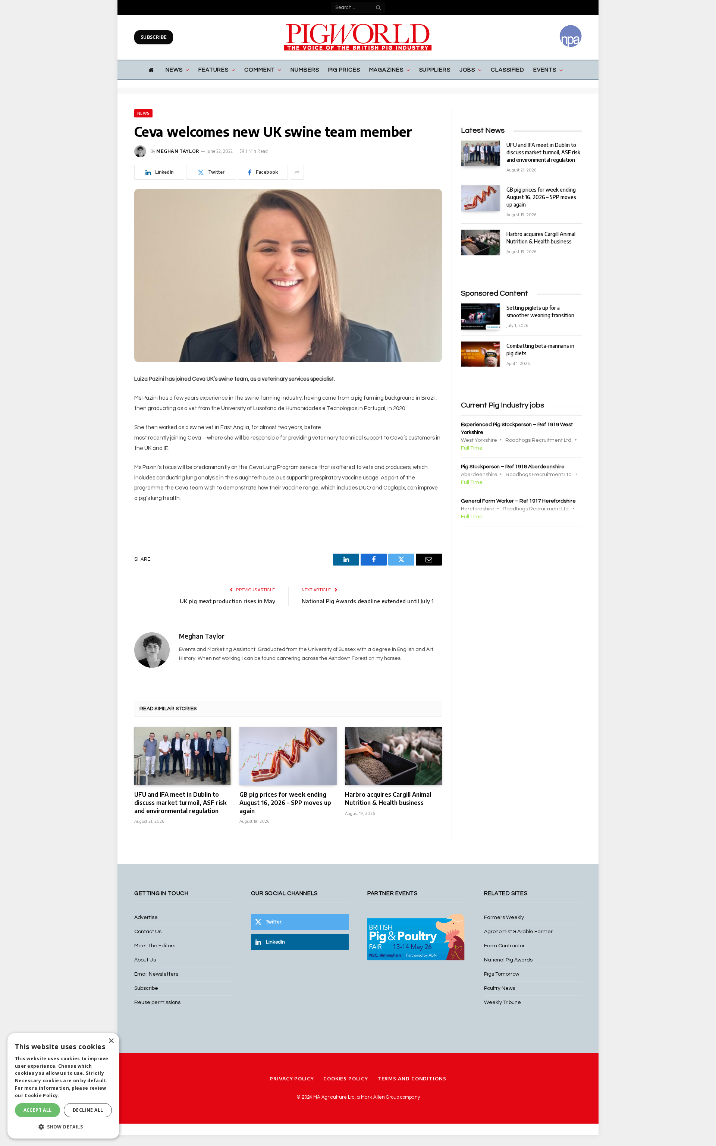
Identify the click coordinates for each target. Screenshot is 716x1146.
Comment (259, 70)
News (174, 70)
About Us (145, 960)
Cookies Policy (345, 1079)
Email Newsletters (156, 974)
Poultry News (499, 988)
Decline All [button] (88, 1110)
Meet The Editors (154, 945)
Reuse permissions (157, 1002)
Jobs (467, 70)
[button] (63, 1126)
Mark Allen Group (380, 1097)
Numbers (305, 70)
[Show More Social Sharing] (297, 172)
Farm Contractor (504, 945)
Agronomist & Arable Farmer (518, 931)
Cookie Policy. (42, 1095)
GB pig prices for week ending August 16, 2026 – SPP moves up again (285, 803)
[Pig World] (358, 37)
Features (213, 70)
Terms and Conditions (411, 1079)
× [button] (111, 1041)
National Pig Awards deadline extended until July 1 (368, 601)
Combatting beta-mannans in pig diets (540, 349)
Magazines (386, 70)
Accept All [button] (37, 1110)
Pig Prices (344, 70)
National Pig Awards (508, 960)
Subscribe (154, 37)
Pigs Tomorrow (501, 974)
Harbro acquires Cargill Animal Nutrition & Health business (388, 798)
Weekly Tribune (502, 1002)
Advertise (146, 917)
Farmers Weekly (504, 917)
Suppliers (434, 70)
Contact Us (147, 931)
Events (544, 70)
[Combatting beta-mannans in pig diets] (480, 354)
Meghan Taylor (178, 151)
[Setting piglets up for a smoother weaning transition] (480, 316)
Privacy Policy (292, 1079)
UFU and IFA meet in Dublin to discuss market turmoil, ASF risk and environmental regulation (180, 803)
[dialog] (63, 1086)
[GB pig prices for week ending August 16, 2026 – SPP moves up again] (287, 756)
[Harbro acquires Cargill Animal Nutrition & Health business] (393, 756)
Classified (507, 70)
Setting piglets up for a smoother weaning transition (540, 311)
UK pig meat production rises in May (227, 601)
